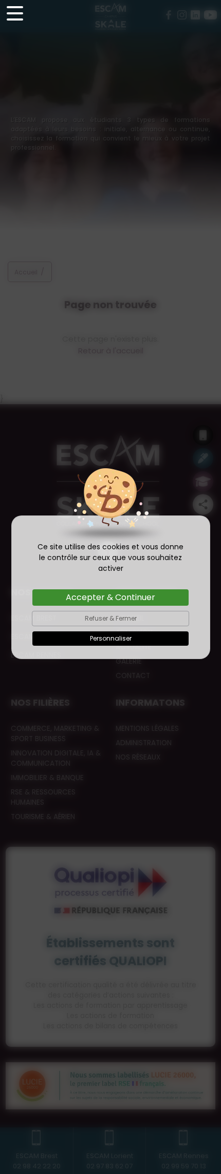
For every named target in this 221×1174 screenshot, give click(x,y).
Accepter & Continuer (110, 597)
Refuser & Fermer (111, 618)
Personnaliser (111, 638)
